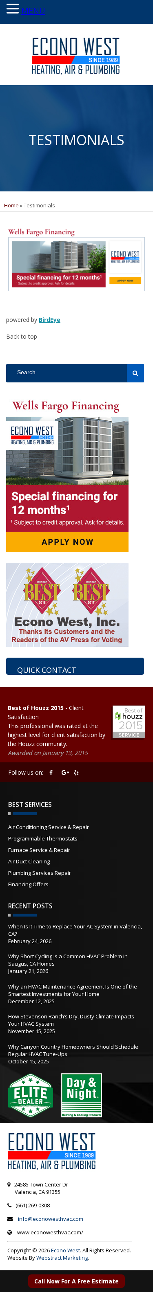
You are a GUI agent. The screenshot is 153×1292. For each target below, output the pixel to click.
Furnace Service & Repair (39, 850)
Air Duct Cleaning (29, 861)
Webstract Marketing (62, 1257)
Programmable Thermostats (43, 838)
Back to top (21, 336)
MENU (33, 10)
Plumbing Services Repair (39, 872)
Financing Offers (28, 884)
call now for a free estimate (76, 1281)
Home (11, 205)
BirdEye (49, 320)
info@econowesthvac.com (50, 1218)
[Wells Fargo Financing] (76, 303)
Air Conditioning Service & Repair (48, 827)
